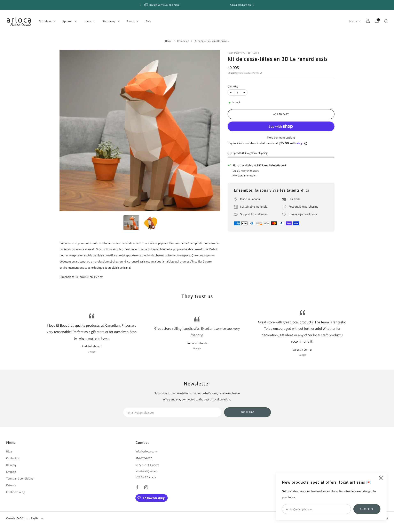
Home (87, 21)
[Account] (368, 21)
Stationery (109, 21)
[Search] (386, 21)
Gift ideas (45, 21)
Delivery (11, 465)
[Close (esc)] (381, 478)
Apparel (67, 21)
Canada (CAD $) (15, 518)
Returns (11, 485)
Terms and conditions (19, 478)
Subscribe (367, 508)
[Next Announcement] (254, 5)
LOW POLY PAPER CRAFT (243, 53)
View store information (244, 175)
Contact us (12, 458)
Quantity (233, 86)
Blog (9, 451)
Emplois (11, 472)
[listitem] (197, 5)
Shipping (232, 73)
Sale (148, 21)
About (130, 21)
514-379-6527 (143, 458)
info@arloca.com (146, 451)
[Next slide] (213, 130)
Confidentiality (15, 492)
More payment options (281, 137)
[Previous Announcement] (140, 5)
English (353, 21)
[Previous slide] (67, 130)
